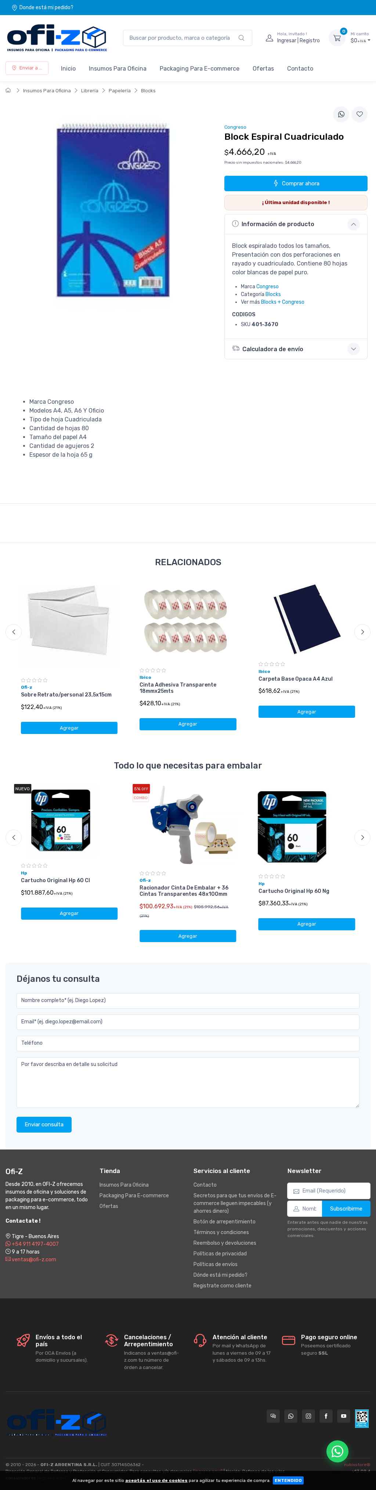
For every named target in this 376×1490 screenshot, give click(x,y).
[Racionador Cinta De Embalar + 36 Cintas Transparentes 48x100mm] (187, 824)
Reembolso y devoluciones (225, 1243)
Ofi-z (26, 687)
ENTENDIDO (288, 1480)
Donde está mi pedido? (46, 7)
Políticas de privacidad (220, 1254)
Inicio (68, 68)
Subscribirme (346, 1208)
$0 (360, 38)
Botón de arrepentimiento (225, 1222)
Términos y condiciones (221, 1232)
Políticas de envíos (216, 1264)
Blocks (148, 90)
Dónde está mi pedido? (220, 1275)
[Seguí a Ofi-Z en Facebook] (326, 1416)
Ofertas (263, 68)
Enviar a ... (30, 68)
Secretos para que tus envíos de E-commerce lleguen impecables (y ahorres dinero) (235, 1203)
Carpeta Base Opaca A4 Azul (295, 679)
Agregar (69, 728)
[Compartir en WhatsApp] (341, 114)
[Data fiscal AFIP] (361, 1418)
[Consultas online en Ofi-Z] (273, 1416)
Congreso (267, 287)
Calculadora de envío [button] (272, 349)
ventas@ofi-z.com (33, 1259)
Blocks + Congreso (282, 302)
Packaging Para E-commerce (199, 68)
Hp (24, 873)
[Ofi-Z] (57, 37)
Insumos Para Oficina (118, 68)
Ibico (145, 677)
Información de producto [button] (278, 224)
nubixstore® (357, 1464)
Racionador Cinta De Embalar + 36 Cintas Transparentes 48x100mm (184, 891)
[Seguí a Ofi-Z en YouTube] (343, 1416)
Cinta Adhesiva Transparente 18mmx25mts (178, 688)
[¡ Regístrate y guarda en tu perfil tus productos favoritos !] (359, 114)
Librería (89, 90)
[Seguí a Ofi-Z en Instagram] (308, 1416)
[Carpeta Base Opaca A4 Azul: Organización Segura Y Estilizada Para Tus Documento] (306, 618)
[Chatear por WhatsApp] (337, 1451)
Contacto (300, 68)
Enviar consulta (44, 1124)
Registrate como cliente (223, 1286)
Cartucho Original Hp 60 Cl (55, 880)
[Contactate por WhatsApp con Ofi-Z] (290, 1416)
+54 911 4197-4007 (35, 1244)
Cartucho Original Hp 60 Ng (293, 891)
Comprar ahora (300, 183)
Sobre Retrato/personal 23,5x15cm (66, 695)
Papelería (120, 90)
